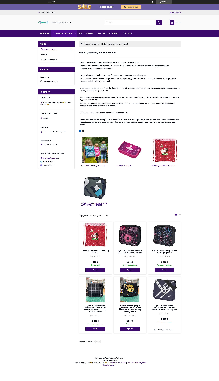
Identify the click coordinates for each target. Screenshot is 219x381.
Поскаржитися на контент (117, 363)
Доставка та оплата (108, 34)
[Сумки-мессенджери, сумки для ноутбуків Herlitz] (95, 187)
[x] (83, 132)
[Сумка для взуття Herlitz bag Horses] (95, 235)
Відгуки (44, 54)
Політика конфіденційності (136, 363)
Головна (44, 34)
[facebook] (80, 132)
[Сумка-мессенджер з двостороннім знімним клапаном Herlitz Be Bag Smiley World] (130, 289)
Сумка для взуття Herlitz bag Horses (95, 252)
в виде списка (180, 216)
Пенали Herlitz (123, 166)
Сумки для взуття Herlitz (163, 166)
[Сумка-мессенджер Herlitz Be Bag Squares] (164, 235)
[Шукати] (159, 22)
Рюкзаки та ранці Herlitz (93, 166)
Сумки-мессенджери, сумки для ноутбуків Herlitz (94, 204)
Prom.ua (121, 358)
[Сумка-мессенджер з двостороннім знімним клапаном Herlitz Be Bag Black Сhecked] (95, 289)
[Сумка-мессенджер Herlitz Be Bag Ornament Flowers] (130, 235)
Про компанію (86, 34)
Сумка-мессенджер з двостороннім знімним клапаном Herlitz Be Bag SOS (164, 308)
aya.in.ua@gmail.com (51, 158)
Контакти (127, 34)
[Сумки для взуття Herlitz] (165, 150)
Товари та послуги (62, 34)
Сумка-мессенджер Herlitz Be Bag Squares (164, 252)
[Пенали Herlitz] (130, 150)
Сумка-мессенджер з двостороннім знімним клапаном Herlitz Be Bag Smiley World (130, 309)
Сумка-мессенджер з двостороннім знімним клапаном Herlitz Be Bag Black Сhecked (95, 309)
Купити (95, 270)
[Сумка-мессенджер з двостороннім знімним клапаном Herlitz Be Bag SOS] (164, 289)
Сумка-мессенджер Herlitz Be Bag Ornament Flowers (130, 252)
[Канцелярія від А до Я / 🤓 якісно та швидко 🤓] (43, 27)
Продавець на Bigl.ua (109, 360)
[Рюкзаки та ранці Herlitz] (95, 150)
